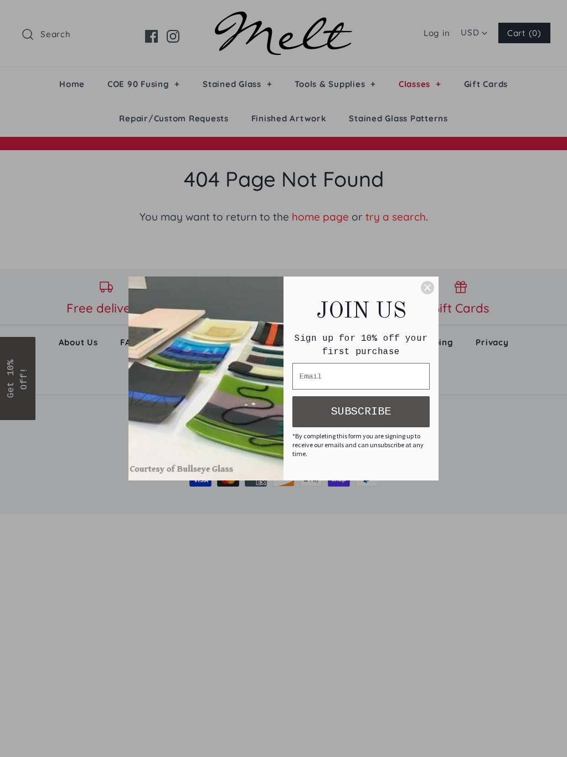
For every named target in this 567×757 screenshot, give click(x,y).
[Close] (427, 287)
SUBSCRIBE (361, 411)
